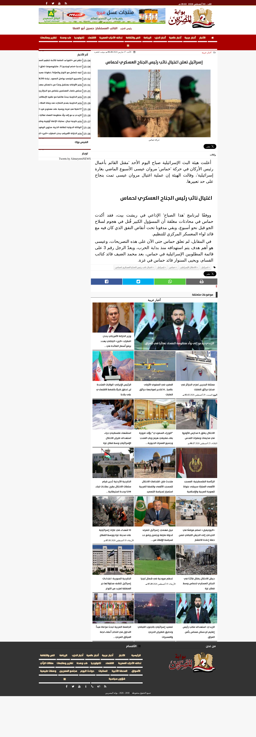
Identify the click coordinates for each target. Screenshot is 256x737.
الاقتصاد (92, 38)
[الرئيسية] (212, 38)
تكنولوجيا (79, 38)
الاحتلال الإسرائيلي (188, 267)
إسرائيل (160, 267)
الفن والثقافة (133, 38)
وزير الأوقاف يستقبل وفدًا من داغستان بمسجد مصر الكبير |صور (51, 85)
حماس (172, 267)
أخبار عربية (190, 38)
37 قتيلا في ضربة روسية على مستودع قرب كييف (58, 109)
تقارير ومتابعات (48, 38)
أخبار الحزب (160, 38)
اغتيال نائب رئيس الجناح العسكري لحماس (133, 267)
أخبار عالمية (175, 38)
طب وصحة (65, 38)
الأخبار (202, 38)
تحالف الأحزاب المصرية (111, 38)
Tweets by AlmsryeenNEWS (75, 158)
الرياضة (147, 38)
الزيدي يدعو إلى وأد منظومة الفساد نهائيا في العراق (55, 115)
